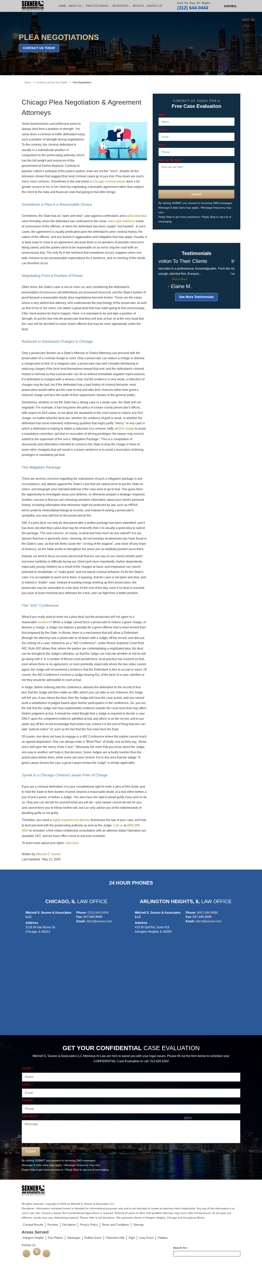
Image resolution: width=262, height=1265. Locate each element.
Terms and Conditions (115, 1224)
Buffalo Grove (93, 1237)
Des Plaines (55, 1237)
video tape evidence (121, 221)
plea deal (134, 215)
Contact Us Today (39, 48)
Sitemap (138, 1224)
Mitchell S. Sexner (48, 854)
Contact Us (154, 5)
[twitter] (37, 1251)
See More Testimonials (196, 297)
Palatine (163, 1237)
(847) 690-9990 (207, 912)
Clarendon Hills (115, 1237)
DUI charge (126, 428)
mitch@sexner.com (99, 921)
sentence (44, 622)
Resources (120, 5)
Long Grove (146, 1237)
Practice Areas (97, 5)
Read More (196, 279)
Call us (118, 825)
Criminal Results (33, 1224)
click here (71, 843)
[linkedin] (46, 1253)
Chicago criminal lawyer (109, 181)
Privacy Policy (89, 1224)
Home (62, 5)
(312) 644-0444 (192, 7)
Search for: (180, 1247)
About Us (74, 5)
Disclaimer (69, 1224)
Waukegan (73, 1237)
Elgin (132, 1237)
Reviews (52, 1224)
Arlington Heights (33, 1237)
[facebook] (26, 1253)
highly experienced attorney (71, 820)
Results (138, 5)
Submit (196, 194)
